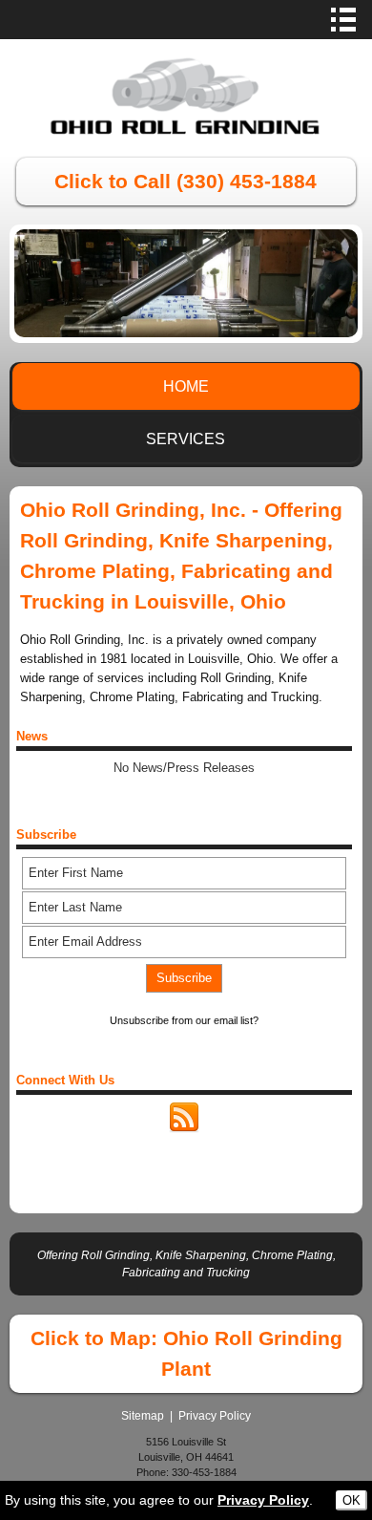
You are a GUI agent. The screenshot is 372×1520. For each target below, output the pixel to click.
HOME (186, 386)
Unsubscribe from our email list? (184, 1020)
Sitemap (142, 1416)
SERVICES (185, 439)
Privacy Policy (214, 1416)
